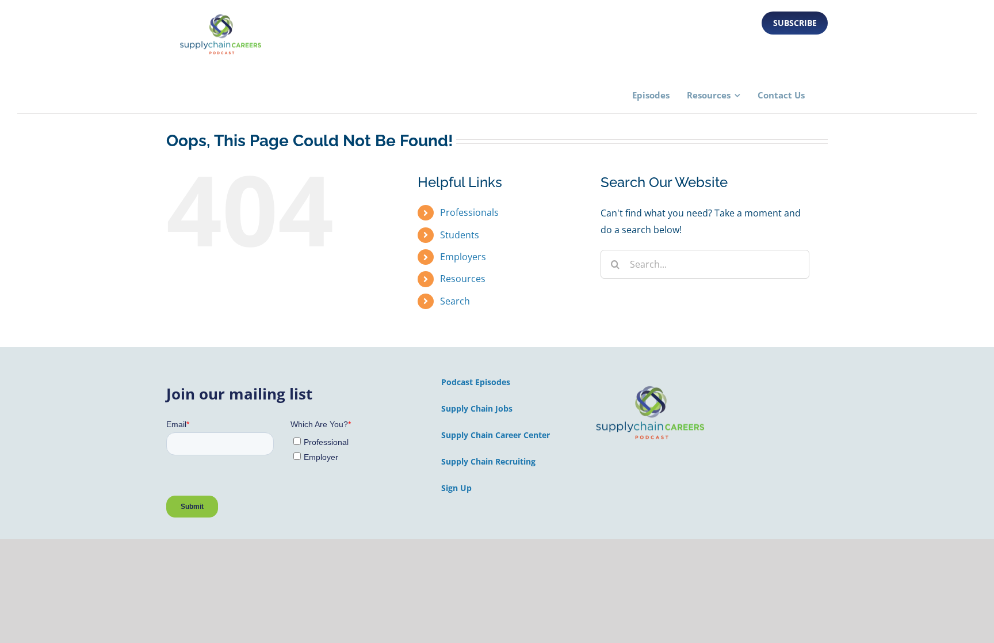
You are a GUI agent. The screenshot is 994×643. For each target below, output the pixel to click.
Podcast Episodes (475, 381)
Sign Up (456, 487)
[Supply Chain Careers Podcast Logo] (650, 387)
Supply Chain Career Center (495, 434)
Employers (463, 256)
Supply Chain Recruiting (488, 461)
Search (455, 301)
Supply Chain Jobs (477, 408)
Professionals (469, 212)
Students (459, 235)
